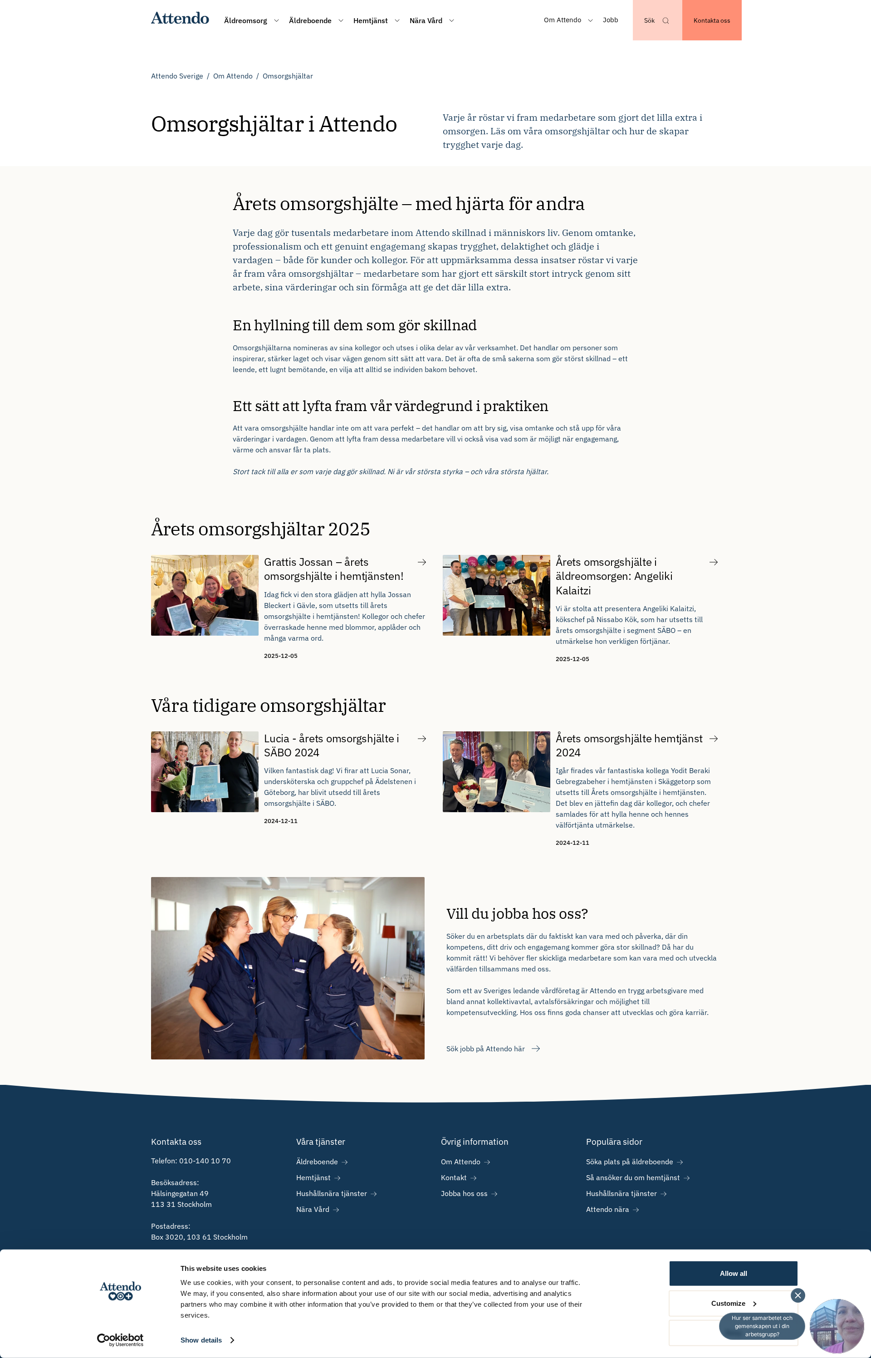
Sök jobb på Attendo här (485, 1048)
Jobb (610, 19)
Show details (201, 1340)
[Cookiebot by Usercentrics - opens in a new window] (120, 1340)
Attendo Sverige (177, 75)
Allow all (733, 1273)
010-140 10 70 (205, 1160)
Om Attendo (233, 75)
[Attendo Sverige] (180, 20)
